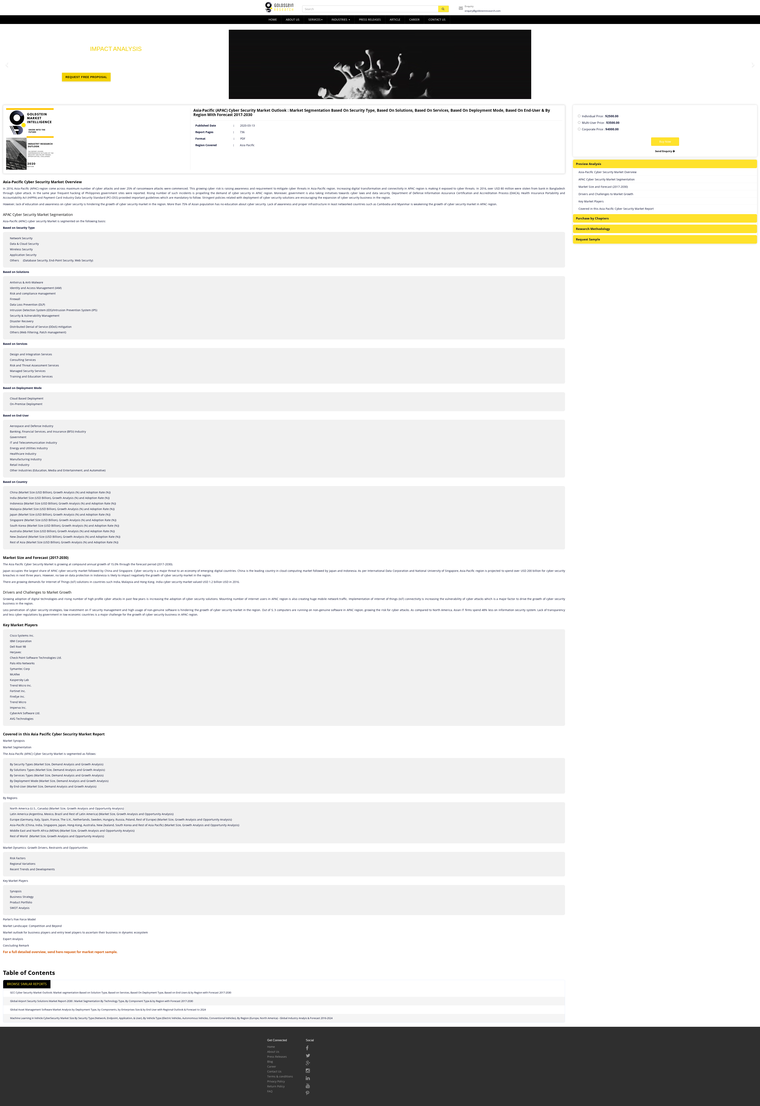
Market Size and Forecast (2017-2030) (603, 187)
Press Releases (370, 19)
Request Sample (588, 239)
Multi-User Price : (600, 123)
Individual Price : (600, 116)
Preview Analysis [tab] (588, 164)
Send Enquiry (664, 151)
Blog (270, 1061)
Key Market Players (591, 201)
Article (395, 19)
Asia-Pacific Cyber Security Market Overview (607, 172)
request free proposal (86, 81)
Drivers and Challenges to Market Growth (606, 194)
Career (414, 19)
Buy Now (665, 141)
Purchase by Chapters (592, 218)
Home (271, 1047)
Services (314, 19)
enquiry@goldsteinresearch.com (483, 10)
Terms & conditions (280, 1076)
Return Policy (276, 1086)
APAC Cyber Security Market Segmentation (607, 179)
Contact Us (274, 1071)
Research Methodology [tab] (593, 229)
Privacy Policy (276, 1081)
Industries (340, 19)
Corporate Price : (600, 129)
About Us (273, 1052)
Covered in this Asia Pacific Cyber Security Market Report (616, 209)
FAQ (270, 1091)
